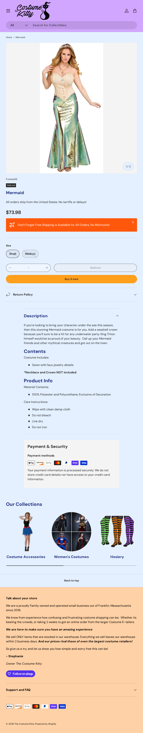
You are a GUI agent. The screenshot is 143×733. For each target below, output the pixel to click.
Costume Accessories (26, 556)
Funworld (11, 179)
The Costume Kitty (24, 723)
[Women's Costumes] (71, 531)
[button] (135, 11)
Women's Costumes (71, 556)
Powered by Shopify (45, 723)
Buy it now (71, 279)
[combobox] (71, 25)
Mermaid (20, 37)
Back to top (71, 580)
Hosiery (117, 556)
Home (9, 37)
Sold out (95, 267)
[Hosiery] (117, 531)
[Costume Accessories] (25, 531)
